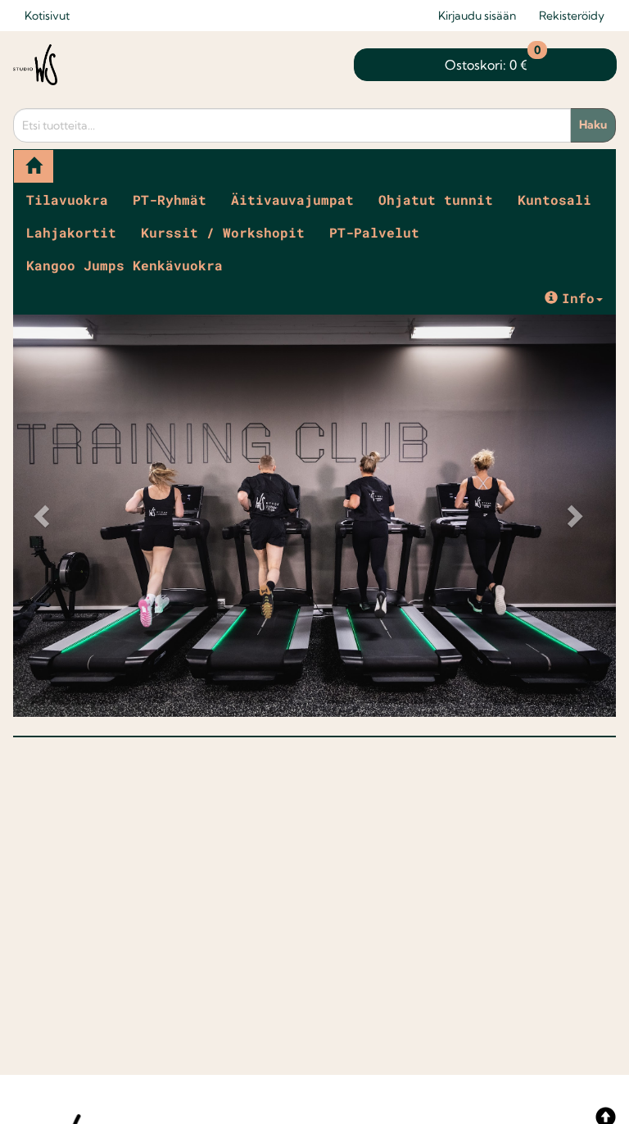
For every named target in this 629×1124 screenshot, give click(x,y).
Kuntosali (554, 199)
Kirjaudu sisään (477, 15)
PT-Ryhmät (169, 199)
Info (578, 297)
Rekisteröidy (571, 15)
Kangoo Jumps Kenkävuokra (124, 265)
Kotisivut (47, 15)
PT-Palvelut (374, 232)
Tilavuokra (67, 199)
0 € (493, 60)
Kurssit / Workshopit (223, 232)
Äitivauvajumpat (292, 199)
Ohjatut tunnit (435, 199)
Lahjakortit (71, 232)
